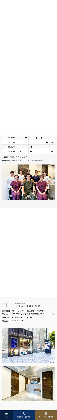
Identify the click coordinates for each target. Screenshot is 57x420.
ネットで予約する (46, 416)
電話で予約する (24, 416)
